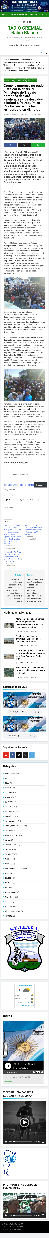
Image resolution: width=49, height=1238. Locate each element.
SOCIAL (7, 902)
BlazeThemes (16, 1229)
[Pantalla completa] (43, 1142)
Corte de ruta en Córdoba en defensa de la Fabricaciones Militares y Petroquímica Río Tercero (33, 529)
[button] (24, 1122)
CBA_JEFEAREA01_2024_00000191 (19, 485)
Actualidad (9, 80)
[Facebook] (12, 755)
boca (6, 778)
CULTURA (8, 793)
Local (7, 830)
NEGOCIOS (9, 849)
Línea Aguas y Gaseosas (14, 826)
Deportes (8, 797)
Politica (7, 859)
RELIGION (8, 878)
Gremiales (8, 816)
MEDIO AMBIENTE (12, 835)
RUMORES (9, 883)
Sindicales (32, 80)
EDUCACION (9, 812)
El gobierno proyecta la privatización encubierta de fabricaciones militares (21, 14)
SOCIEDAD (9, 906)
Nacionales (21, 80)
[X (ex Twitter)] (25, 755)
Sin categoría (10, 892)
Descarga (40, 485)
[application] (24, 1122)
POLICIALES (9, 854)
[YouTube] (6, 755)
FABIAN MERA (11, 114)
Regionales (9, 873)
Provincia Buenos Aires (13, 869)
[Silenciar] (39, 1142)
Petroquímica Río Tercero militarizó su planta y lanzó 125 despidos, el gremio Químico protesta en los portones (13, 556)
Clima (7, 783)
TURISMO (8, 916)
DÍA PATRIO (9, 802)
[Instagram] (19, 755)
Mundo (7, 840)
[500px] (32, 755)
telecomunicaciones (12, 911)
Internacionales (10, 821)
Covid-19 (8, 788)
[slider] (22, 1141)
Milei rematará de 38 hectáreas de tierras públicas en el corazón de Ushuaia (30, 670)
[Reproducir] (6, 1142)
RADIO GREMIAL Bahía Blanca (24, 30)
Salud (7, 887)
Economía (8, 807)
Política (7, 864)
